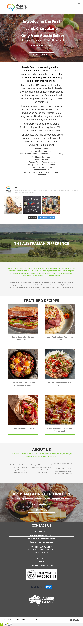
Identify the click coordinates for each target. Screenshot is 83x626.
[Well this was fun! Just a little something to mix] (13, 205)
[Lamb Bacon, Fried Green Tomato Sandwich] (23, 318)
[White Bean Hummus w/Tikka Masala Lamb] (60, 410)
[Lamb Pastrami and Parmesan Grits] (60, 318)
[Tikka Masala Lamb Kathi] (23, 410)
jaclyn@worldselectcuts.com (41, 542)
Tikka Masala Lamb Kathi (23, 428)
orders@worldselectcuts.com (41, 565)
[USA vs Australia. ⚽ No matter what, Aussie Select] (51, 205)
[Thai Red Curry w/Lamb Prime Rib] (60, 364)
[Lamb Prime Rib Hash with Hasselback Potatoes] (23, 364)
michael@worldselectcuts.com (41, 535)
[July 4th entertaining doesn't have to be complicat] (32, 205)
